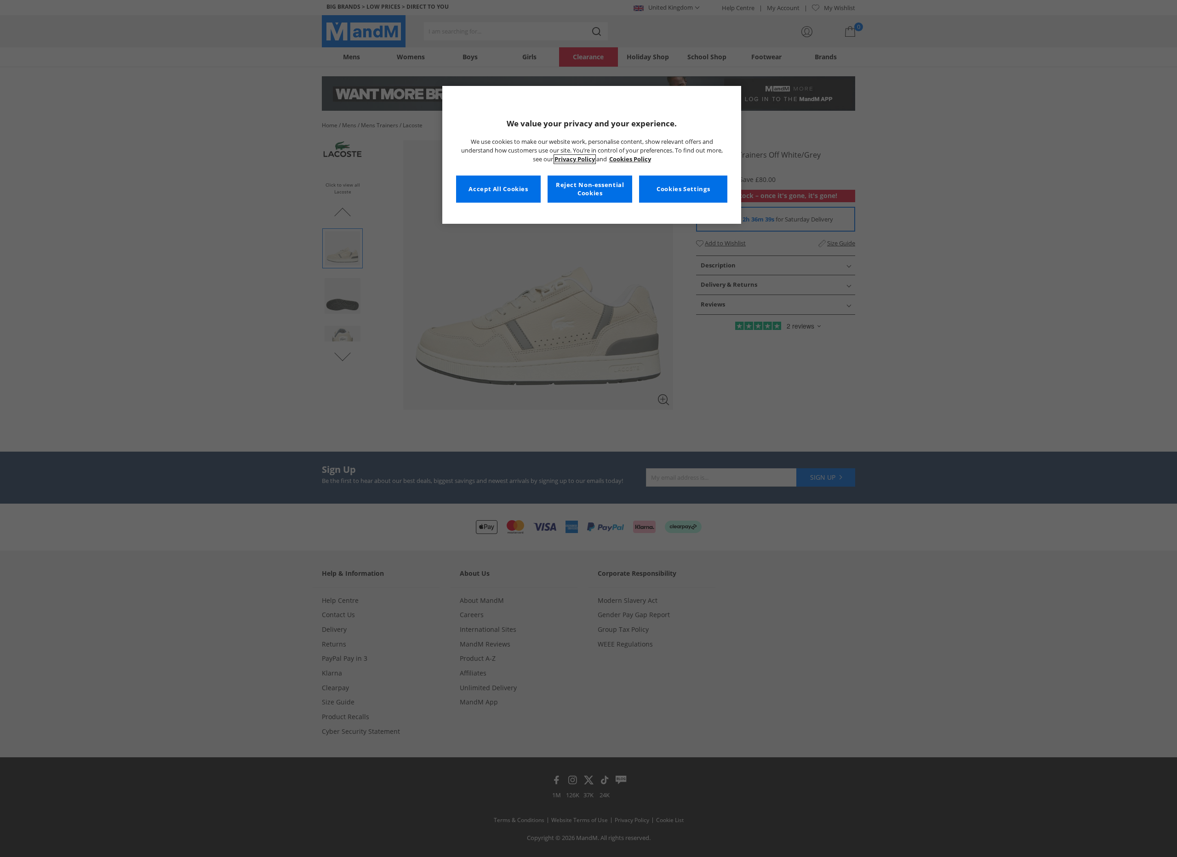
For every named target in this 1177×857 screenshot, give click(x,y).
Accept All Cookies (498, 189)
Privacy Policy (574, 159)
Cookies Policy (630, 159)
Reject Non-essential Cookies (590, 189)
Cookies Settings (683, 189)
